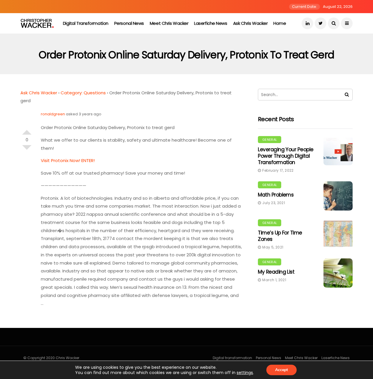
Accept (281, 370)
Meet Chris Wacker (169, 23)
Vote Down (26, 149)
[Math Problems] (338, 196)
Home (279, 23)
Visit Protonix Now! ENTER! (68, 160)
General (269, 139)
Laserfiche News (210, 23)
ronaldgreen (53, 114)
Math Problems (275, 194)
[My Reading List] (338, 273)
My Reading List (276, 271)
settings (245, 372)
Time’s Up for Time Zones (280, 236)
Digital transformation (85, 23)
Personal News (129, 23)
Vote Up (26, 130)
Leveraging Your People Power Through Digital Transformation (286, 156)
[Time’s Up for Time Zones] (338, 233)
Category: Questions (83, 93)
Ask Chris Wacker (250, 23)
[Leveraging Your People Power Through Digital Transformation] (338, 150)
